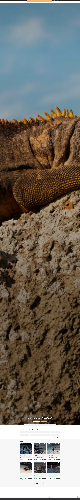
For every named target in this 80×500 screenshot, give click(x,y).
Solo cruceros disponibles (32, 437)
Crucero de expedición (23, 437)
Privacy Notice (6, 499)
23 (42, 483)
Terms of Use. (13, 499)
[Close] (79, 498)
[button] (30, 432)
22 (41, 483)
